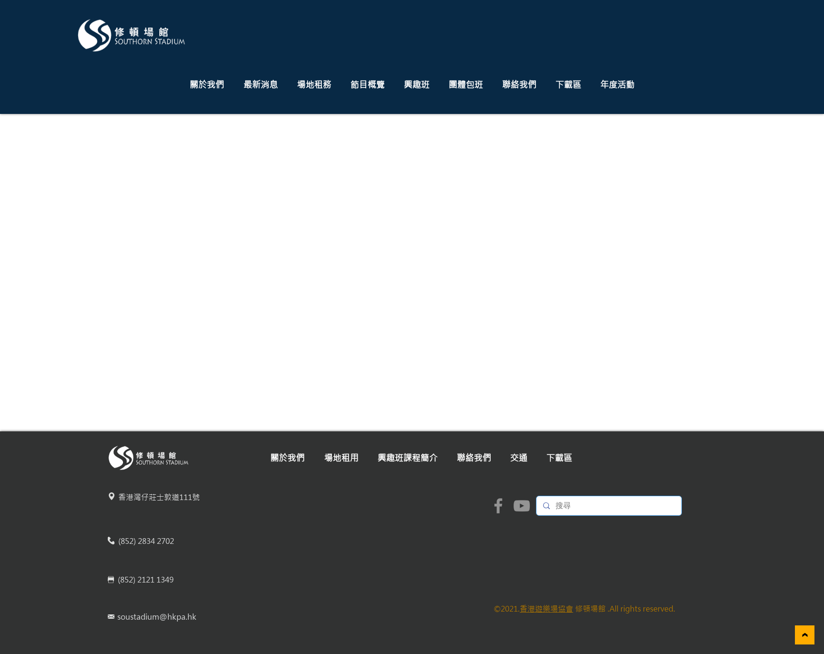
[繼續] (804, 634)
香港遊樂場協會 (546, 608)
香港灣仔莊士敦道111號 (159, 497)
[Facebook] (498, 506)
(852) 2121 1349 (146, 579)
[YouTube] (522, 506)
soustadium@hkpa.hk (156, 617)
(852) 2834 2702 (146, 541)
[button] (207, 84)
